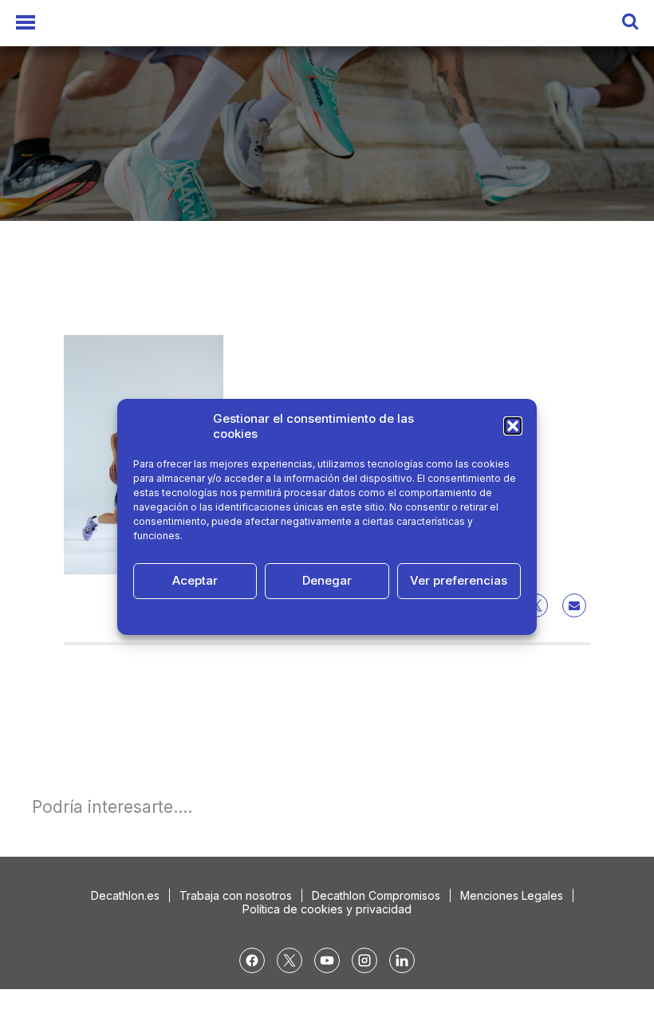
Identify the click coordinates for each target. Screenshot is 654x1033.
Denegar (327, 580)
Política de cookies (241, 616)
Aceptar (195, 580)
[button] (513, 426)
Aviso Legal (431, 616)
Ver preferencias (458, 580)
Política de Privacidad (345, 616)
